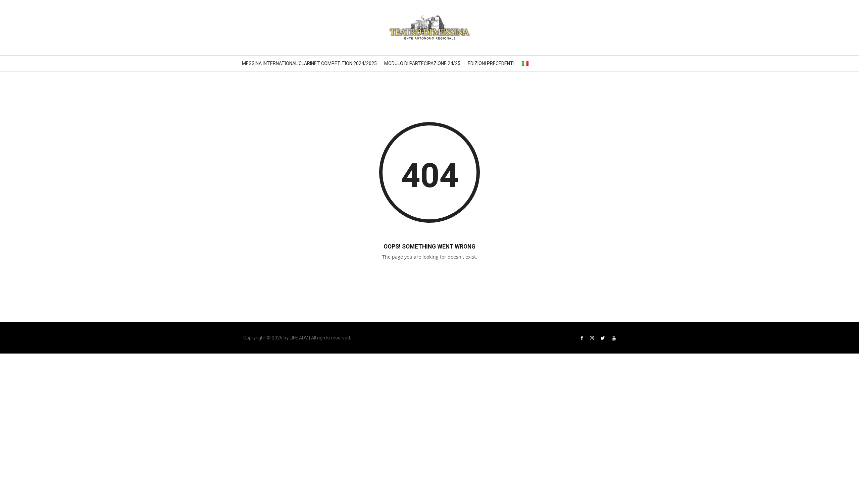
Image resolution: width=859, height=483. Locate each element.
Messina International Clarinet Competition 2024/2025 (309, 63)
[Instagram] (592, 338)
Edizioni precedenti (491, 63)
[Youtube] (614, 338)
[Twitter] (603, 338)
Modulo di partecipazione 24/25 (422, 63)
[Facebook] (581, 338)
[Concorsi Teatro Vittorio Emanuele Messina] (429, 27)
